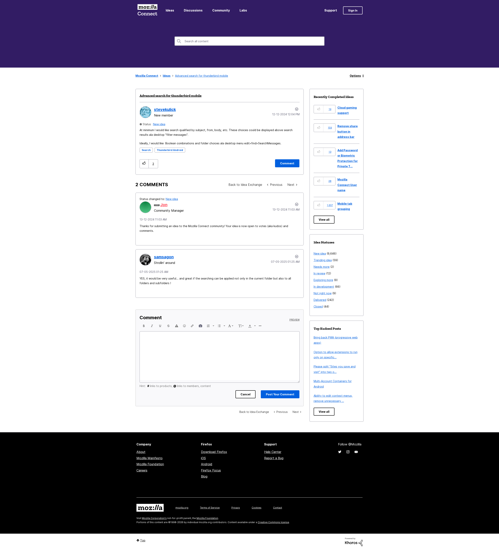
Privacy (235, 507)
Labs (243, 10)
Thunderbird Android (170, 150)
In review (319, 273)
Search (146, 150)
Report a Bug (273, 458)
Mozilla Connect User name (347, 185)
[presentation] (144, 325)
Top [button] (142, 540)
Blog (204, 476)
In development (324, 286)
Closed (318, 306)
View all (324, 219)
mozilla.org (181, 507)
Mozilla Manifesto (149, 458)
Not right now (323, 293)
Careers (141, 470)
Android (206, 464)
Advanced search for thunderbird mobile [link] (201, 75)
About (140, 452)
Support (330, 10)
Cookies (256, 507)
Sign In (352, 10)
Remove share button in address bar (347, 131)
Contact (277, 507)
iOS (203, 458)
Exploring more (323, 280)
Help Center (272, 452)
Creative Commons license (273, 522)
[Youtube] (356, 452)
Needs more (322, 266)
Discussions (193, 10)
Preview (294, 320)
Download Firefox (214, 452)
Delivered (320, 299)
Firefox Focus (211, 470)
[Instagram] (348, 452)
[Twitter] (340, 452)
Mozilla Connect (147, 10)
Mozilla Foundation (150, 464)
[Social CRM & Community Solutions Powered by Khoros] (354, 541)
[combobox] (249, 41)
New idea (159, 124)
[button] (144, 164)
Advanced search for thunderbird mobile (171, 95)
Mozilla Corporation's (154, 518)
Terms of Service (210, 507)
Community (221, 10)
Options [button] (355, 75)
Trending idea (323, 260)
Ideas (170, 10)
